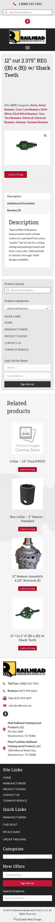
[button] (27, 47)
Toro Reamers (12, 117)
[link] (7, 778)
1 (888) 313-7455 (30, 4)
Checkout (10, 824)
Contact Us (12, 343)
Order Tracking (14, 839)
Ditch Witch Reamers (25, 113)
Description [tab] (14, 196)
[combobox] (27, 307)
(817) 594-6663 (28, 690)
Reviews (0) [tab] (14, 210)
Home (8, 322)
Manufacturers (15, 329)
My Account (11, 832)
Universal (27, 117)
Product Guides (15, 336)
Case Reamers (31, 109)
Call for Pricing (27, 469)
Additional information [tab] (21, 203)
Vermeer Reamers (37, 122)
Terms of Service (16, 349)
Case (19, 109)
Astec (34, 105)
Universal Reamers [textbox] (27, 308)
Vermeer (21, 122)
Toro (42, 113)
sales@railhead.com (20, 705)
